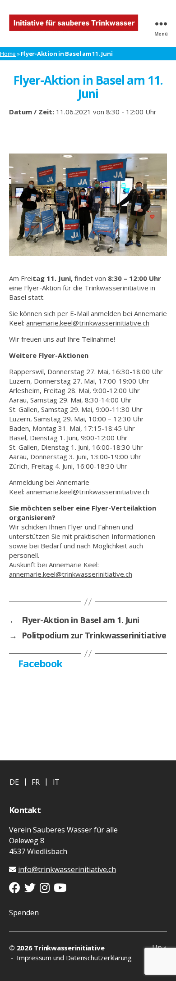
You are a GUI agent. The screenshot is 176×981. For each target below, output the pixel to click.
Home (8, 54)
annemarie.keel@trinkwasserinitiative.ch (87, 322)
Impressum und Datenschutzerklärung (73, 957)
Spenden (24, 913)
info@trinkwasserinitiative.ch (67, 869)
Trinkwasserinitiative (69, 947)
